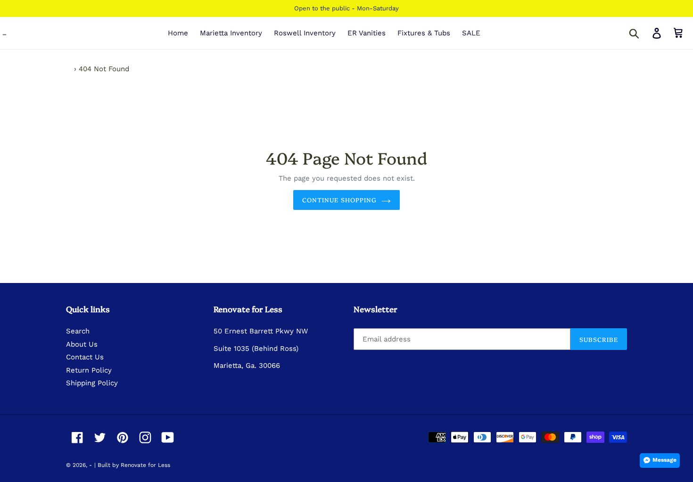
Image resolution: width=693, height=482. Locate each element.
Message (664, 460)
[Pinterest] (122, 437)
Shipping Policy (92, 383)
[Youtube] (168, 437)
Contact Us (85, 357)
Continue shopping (339, 199)
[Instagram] (145, 437)
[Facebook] (77, 437)
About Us (82, 344)
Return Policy (89, 370)
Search (78, 331)
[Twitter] (100, 437)
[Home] (69, 69)
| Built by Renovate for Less (132, 465)
